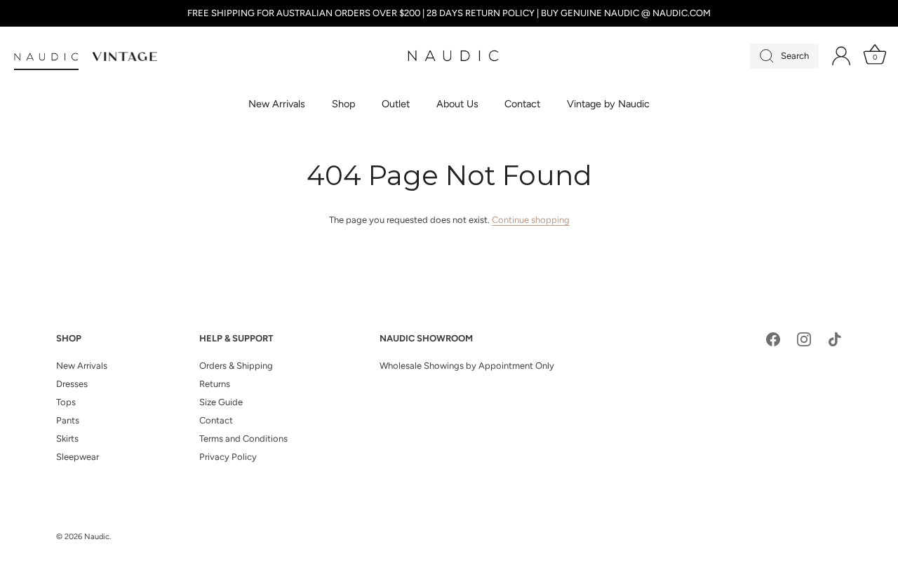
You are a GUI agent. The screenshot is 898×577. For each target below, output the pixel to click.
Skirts (67, 438)
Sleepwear (77, 457)
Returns (214, 384)
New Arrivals (276, 103)
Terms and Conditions (243, 438)
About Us (457, 103)
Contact (522, 103)
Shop (344, 103)
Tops (66, 402)
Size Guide (221, 402)
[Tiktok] (835, 339)
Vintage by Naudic (608, 103)
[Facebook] (773, 339)
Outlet (396, 103)
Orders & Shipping (236, 365)
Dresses (72, 384)
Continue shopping (531, 220)
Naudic (96, 536)
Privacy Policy (228, 457)
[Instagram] (804, 339)
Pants (67, 420)
